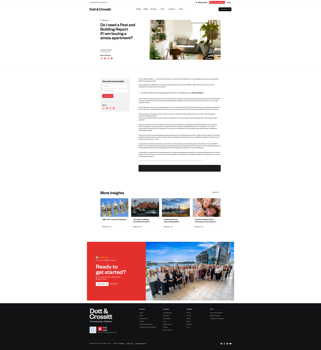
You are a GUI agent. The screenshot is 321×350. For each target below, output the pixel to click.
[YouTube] (230, 344)
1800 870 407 (114, 284)
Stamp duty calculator (215, 315)
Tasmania (165, 327)
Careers (188, 318)
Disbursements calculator (216, 313)
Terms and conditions (140, 343)
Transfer (142, 321)
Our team (188, 315)
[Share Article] (101, 58)
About (181, 9)
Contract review (143, 318)
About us (188, 313)
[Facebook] (221, 344)
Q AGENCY (121, 343)
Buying (141, 313)
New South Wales (167, 313)
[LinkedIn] (227, 344)
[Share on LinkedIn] (105, 58)
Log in (188, 327)
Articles (188, 321)
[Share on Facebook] (111, 58)
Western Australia (167, 324)
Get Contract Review (217, 2)
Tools (162, 9)
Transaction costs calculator (217, 318)
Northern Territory (167, 330)
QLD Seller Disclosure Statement (148, 327)
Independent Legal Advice (146, 324)
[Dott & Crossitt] (100, 9)
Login (229, 2)
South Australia (167, 318)
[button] (154, 9)
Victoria (165, 321)
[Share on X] (108, 58)
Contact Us (189, 324)
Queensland (166, 315)
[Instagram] (224, 344)
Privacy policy (129, 343)
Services (153, 9)
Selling (141, 315)
